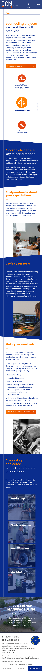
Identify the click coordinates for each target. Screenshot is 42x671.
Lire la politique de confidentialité (12, 661)
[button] (37, 103)
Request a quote (14, 66)
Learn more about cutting (18, 411)
